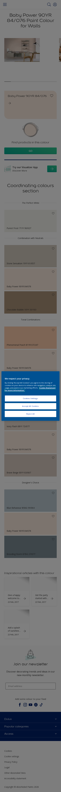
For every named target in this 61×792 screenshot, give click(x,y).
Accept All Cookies (30, 406)
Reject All (30, 414)
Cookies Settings (30, 398)
